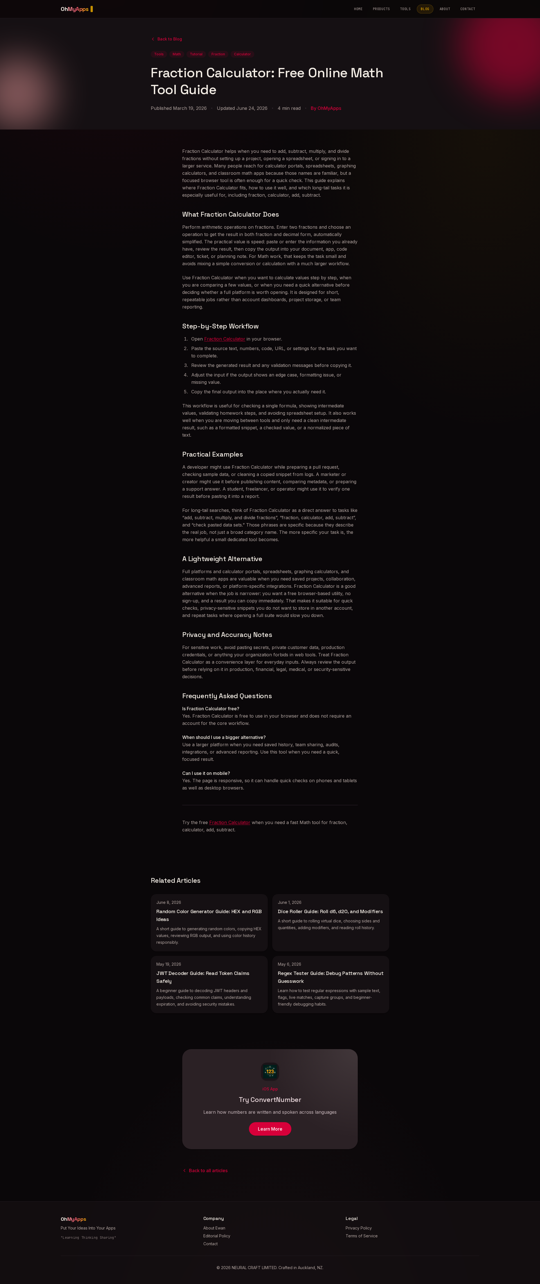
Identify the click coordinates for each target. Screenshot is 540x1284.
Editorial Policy (216, 1235)
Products (381, 9)
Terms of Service (362, 1235)
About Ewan (214, 1228)
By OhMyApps (326, 108)
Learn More (270, 1129)
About (445, 9)
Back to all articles (208, 1170)
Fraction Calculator (224, 339)
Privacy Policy (359, 1228)
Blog (425, 9)
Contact (467, 9)
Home (358, 9)
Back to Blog (170, 39)
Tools (405, 9)
